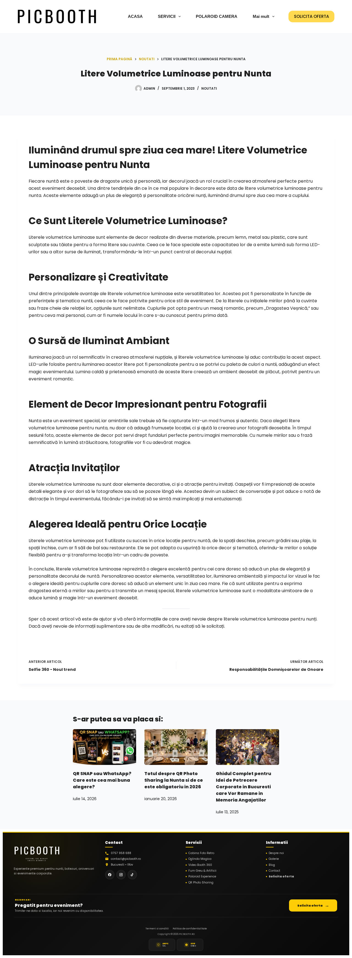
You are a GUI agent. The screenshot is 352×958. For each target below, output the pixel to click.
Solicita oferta (281, 877)
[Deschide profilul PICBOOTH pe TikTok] (132, 874)
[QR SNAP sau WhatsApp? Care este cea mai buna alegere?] (104, 747)
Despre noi (276, 853)
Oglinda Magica (199, 859)
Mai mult (261, 16)
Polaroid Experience (202, 877)
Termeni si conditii (157, 928)
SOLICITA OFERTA (311, 16)
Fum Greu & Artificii (202, 871)
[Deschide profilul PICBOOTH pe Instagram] (121, 874)
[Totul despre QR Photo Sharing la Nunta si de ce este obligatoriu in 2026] (176, 747)
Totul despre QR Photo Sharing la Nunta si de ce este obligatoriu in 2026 (173, 780)
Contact (274, 871)
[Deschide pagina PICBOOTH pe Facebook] (109, 874)
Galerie (274, 859)
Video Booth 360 (200, 865)
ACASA (135, 16)
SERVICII (166, 16)
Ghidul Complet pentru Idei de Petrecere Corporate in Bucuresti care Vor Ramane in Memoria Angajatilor (243, 786)
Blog (272, 865)
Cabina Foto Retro (201, 853)
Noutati (209, 88)
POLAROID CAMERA (216, 16)
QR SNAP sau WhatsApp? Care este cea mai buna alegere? (102, 780)
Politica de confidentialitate (190, 928)
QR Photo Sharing (200, 883)
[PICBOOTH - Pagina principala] (37, 852)
